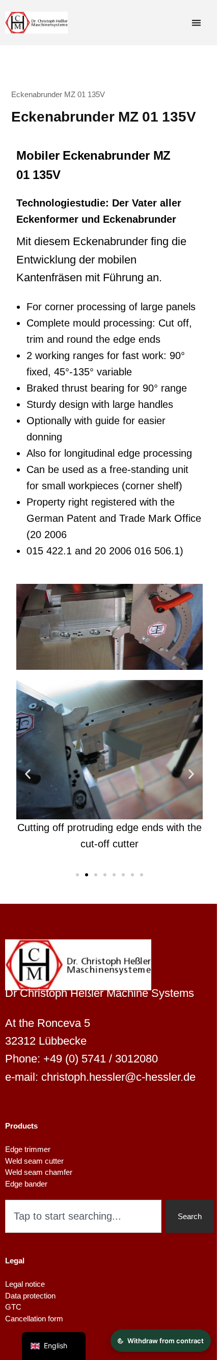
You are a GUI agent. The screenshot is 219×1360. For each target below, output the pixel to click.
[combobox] (83, 1216)
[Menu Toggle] (196, 22)
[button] (27, 774)
